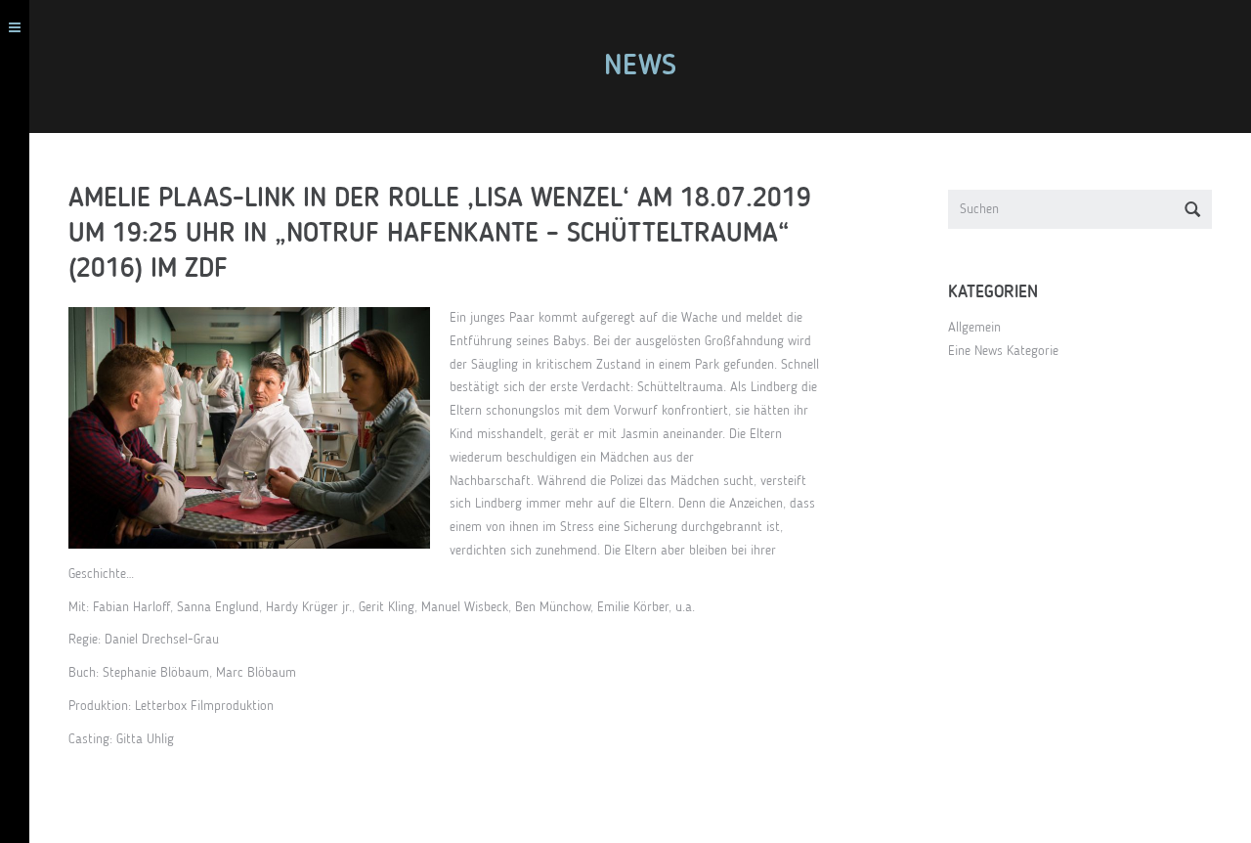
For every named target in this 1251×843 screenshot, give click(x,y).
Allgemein (974, 327)
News (640, 66)
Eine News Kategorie (1003, 351)
